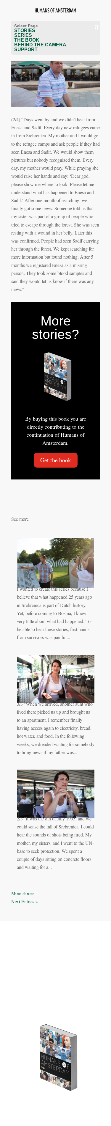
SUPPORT (26, 49)
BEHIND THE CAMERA (40, 44)
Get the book (55, 460)
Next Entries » (24, 901)
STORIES (24, 30)
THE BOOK (26, 40)
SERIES (23, 35)
